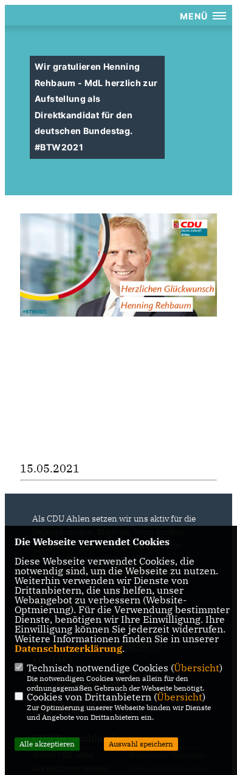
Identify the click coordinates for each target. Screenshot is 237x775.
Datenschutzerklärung (68, 648)
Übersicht (196, 668)
